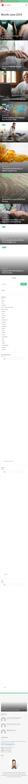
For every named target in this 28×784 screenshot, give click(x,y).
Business (4, 305)
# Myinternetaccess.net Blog (9, 1)
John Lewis (10, 719)
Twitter (3, 343)
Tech (3, 338)
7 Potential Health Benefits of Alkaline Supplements (12, 170)
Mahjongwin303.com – (11, 730)
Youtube (4, 349)
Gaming (3, 315)
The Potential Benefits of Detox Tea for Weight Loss (13, 241)
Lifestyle (4, 324)
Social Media (4, 336)
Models (3, 328)
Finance (3, 311)
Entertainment (5, 309)
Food (3, 313)
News (3, 330)
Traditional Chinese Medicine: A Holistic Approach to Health (12, 139)
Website (3, 347)
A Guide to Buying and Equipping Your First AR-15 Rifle (13, 119)
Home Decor (4, 319)
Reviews (4, 332)
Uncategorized (5, 345)
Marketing (4, 326)
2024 (6, 10)
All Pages (3, 290)
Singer (3, 334)
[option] (14, 703)
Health (3, 317)
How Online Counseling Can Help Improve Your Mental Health (13, 221)
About (3, 300)
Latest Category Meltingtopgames (14, 718)
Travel (3, 341)
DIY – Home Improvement (7, 307)
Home (3, 10)
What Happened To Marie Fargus (13, 724)
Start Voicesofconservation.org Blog (10, 710)
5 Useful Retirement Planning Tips (13, 99)
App (3, 303)
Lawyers (4, 322)
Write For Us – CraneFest (6, 751)
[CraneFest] (6, 4)
